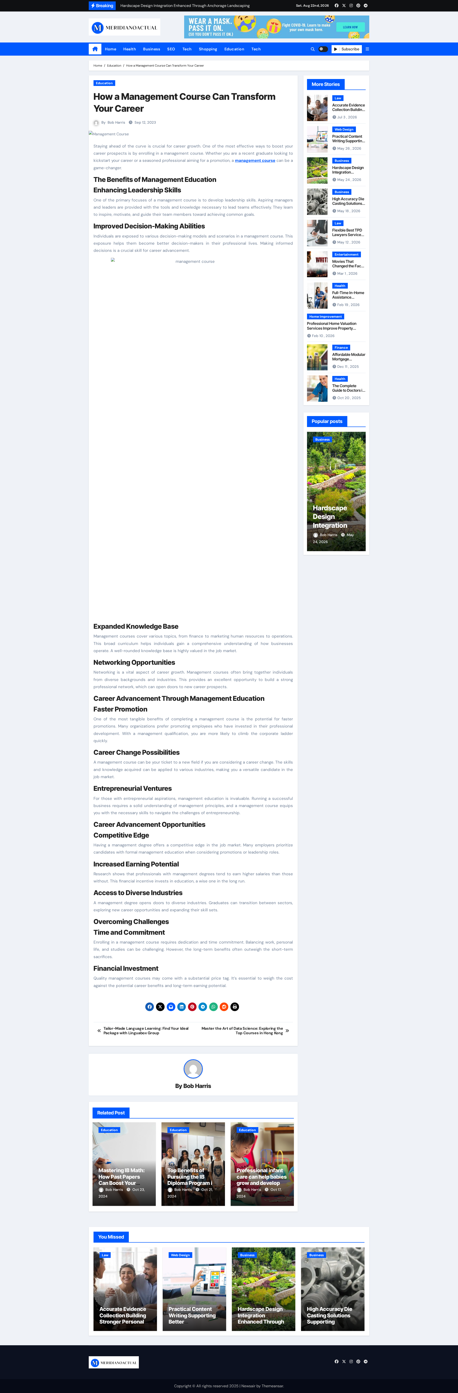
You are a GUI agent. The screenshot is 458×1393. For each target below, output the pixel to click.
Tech (187, 49)
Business (151, 49)
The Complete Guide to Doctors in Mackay (348, 390)
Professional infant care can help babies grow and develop (262, 1176)
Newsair (248, 1385)
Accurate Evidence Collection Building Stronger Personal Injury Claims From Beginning (122, 1321)
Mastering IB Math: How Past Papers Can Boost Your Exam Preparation (122, 1179)
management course (255, 160)
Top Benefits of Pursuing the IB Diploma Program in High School (191, 1179)
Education (234, 49)
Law (338, 98)
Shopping (208, 49)
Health (129, 49)
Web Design (344, 129)
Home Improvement (325, 316)
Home (110, 49)
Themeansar (272, 1385)
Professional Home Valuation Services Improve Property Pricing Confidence (331, 328)
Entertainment (347, 254)
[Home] (95, 49)
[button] (367, 49)
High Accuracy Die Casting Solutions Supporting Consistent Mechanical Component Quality (331, 1325)
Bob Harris (116, 122)
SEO (171, 49)
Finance (341, 347)
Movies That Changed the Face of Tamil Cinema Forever (347, 268)
